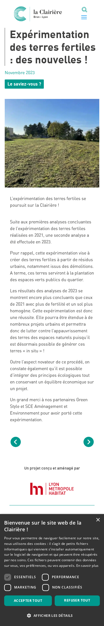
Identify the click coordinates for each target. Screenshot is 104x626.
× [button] (98, 520)
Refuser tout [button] (77, 600)
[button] (52, 616)
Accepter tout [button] (28, 600)
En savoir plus (87, 565)
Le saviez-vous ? (24, 84)
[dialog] (52, 570)
